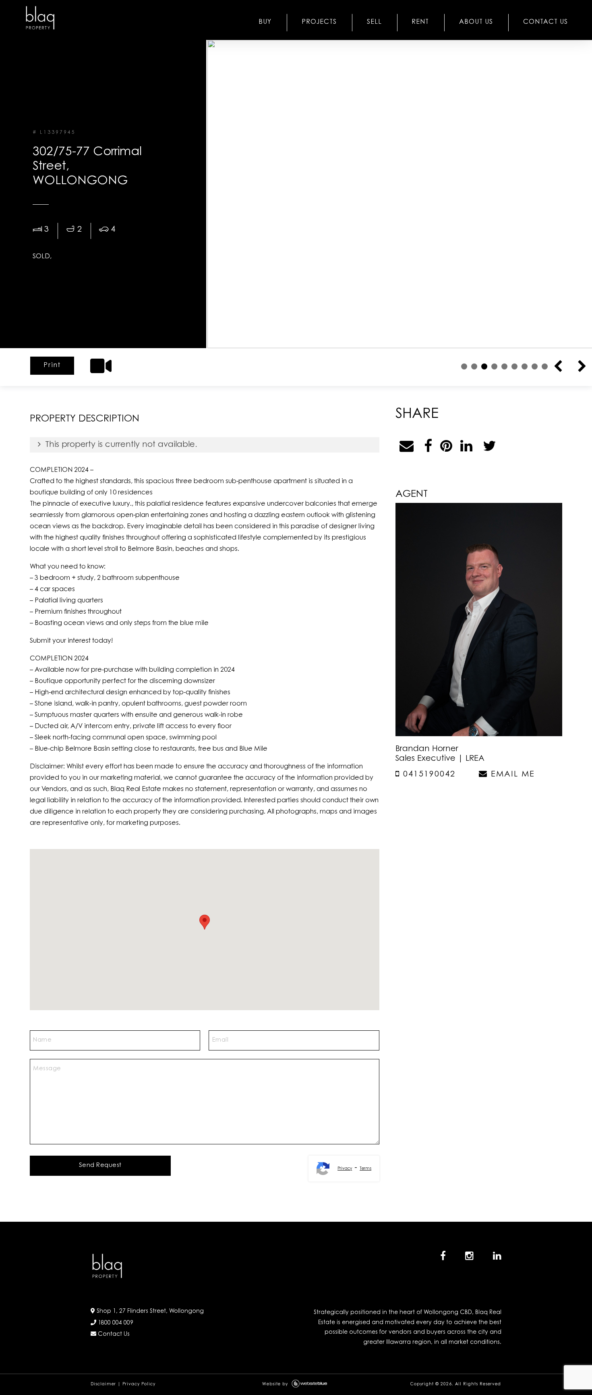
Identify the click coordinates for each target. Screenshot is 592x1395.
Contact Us (113, 1334)
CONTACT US (545, 22)
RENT (420, 22)
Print (52, 365)
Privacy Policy (138, 1385)
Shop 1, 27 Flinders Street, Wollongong (149, 1311)
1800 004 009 (114, 1323)
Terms (365, 1169)
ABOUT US (476, 22)
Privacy (344, 1169)
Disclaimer (103, 1385)
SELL (374, 22)
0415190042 (427, 774)
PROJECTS (319, 22)
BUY (265, 22)
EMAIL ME (511, 774)
